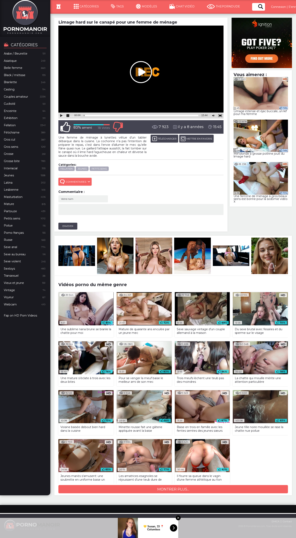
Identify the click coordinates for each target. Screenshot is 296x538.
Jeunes (82, 168)
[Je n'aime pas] (118, 127)
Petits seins (99, 168)
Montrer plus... (173, 489)
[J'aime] (65, 127)
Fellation (66, 168)
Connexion (278, 7)
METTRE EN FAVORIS (199, 138)
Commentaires (76, 181)
